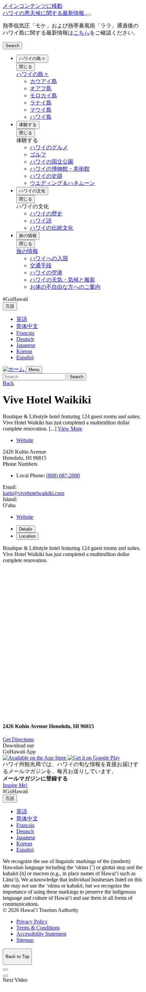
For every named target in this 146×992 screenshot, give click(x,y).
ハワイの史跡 (46, 176)
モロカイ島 (43, 95)
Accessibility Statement (41, 934)
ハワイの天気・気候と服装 (62, 280)
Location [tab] (27, 536)
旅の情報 (28, 235)
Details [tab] (26, 529)
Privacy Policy (32, 921)
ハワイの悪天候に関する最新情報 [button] (44, 13)
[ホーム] (14, 369)
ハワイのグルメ (49, 147)
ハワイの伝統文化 (51, 228)
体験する (28, 124)
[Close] (88, 15)
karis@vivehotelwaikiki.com (33, 493)
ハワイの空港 (46, 272)
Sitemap (25, 940)
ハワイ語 (41, 221)
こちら (81, 33)
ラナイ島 (41, 103)
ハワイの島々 (32, 58)
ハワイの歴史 (46, 213)
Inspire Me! (15, 785)
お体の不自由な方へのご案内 (65, 287)
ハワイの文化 (32, 190)
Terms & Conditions (38, 928)
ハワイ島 (41, 117)
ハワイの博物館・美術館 (60, 169)
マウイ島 (41, 110)
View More (70, 429)
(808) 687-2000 (63, 475)
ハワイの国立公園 (51, 162)
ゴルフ (38, 154)
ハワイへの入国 (49, 258)
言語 (9, 306)
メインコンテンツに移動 (32, 6)
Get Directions (18, 739)
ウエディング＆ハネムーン (62, 183)
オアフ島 (41, 88)
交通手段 (41, 265)
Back (8, 383)
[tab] (73, 13)
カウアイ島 (43, 81)
